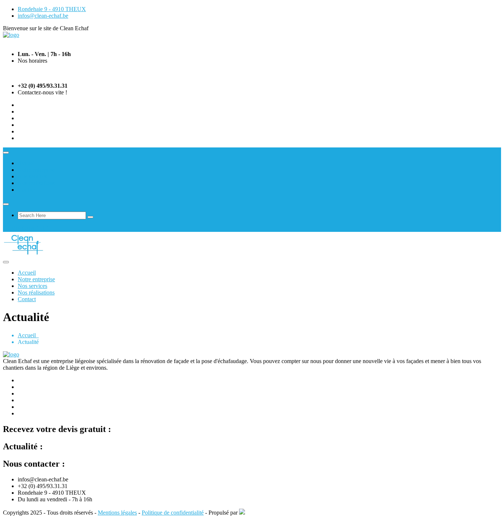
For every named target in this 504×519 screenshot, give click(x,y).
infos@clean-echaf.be (43, 16)
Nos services (32, 176)
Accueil (27, 163)
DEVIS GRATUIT (25, 228)
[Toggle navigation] (6, 152)
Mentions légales (117, 512)
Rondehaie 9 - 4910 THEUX (52, 9)
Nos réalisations (36, 183)
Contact (27, 190)
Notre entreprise (36, 170)
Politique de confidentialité (173, 512)
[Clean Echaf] (11, 35)
